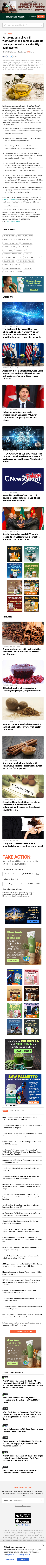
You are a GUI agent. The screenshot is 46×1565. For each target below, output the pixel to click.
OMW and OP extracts (10, 200)
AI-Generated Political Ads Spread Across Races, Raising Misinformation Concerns (21, 1214)
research (14, 69)
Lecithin (5, 66)
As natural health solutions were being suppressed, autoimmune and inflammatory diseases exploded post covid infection (21, 806)
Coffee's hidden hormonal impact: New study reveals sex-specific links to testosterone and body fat (22, 1239)
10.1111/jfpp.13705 (13, 221)
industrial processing (36, 64)
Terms (19, 1532)
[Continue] (41, 1500)
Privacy (13, 1532)
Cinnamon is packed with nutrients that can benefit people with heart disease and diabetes (22, 652)
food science (26, 62)
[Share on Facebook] (8, 56)
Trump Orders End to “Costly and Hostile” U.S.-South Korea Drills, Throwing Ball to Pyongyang (20, 1230)
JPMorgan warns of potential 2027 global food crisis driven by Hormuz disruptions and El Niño (22, 1265)
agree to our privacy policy (18, 1554)
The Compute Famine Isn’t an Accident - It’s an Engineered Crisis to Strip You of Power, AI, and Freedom (20, 1197)
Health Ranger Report (11, 1372)
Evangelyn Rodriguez (18, 52)
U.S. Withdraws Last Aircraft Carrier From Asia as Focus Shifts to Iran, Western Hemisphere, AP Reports (21, 1282)
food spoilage (7, 64)
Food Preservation (15, 62)
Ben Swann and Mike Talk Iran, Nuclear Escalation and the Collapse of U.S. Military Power (21, 1400)
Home (4, 34)
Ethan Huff (15, 368)
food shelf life (35, 62)
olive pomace (9, 261)
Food (10, 34)
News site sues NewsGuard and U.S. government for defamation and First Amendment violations (21, 498)
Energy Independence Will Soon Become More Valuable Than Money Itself (22, 1430)
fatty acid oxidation (23, 239)
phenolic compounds (16, 67)
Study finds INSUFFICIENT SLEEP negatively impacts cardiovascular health (22, 844)
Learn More (10, 1559)
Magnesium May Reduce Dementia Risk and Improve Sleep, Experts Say (19, 1291)
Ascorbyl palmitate (21, 60)
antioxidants (10, 60)
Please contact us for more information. (16, 896)
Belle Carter (15, 326)
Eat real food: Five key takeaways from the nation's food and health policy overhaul (21, 1324)
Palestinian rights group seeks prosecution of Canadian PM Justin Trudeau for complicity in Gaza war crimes (19, 416)
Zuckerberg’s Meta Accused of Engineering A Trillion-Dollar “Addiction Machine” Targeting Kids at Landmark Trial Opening (22, 1152)
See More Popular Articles (23, 1331)
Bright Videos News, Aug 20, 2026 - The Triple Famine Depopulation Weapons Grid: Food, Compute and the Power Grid (22, 1458)
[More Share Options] (15, 56)
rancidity (26, 67)
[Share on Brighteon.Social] (4, 56)
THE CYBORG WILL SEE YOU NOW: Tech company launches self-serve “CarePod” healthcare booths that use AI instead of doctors (22, 457)
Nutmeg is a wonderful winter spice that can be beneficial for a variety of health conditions (22, 727)
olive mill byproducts (15, 66)
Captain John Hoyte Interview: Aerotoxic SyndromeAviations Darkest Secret (20, 1471)
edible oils (30, 60)
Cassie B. (15, 409)
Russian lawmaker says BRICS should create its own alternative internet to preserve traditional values (21, 537)
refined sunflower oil (12, 268)
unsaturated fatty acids (25, 69)
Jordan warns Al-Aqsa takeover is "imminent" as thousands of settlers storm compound (20, 1177)
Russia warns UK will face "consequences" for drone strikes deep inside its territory (22, 1134)
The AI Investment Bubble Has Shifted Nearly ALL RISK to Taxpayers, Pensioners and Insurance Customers (22, 1443)
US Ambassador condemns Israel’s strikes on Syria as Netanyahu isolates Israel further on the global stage (21, 1186)
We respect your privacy (23, 1506)
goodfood (15, 64)
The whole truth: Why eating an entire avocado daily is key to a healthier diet (20, 1257)
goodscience (24, 64)
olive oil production (29, 66)
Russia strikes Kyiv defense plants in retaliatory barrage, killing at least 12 (20, 1206)
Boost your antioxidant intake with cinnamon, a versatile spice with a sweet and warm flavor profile (22, 766)
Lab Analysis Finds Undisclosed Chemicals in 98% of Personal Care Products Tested (22, 1316)
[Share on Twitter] (11, 56)
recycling (33, 67)
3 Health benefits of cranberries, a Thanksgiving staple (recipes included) (21, 689)
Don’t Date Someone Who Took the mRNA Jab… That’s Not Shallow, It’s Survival (20, 1118)
